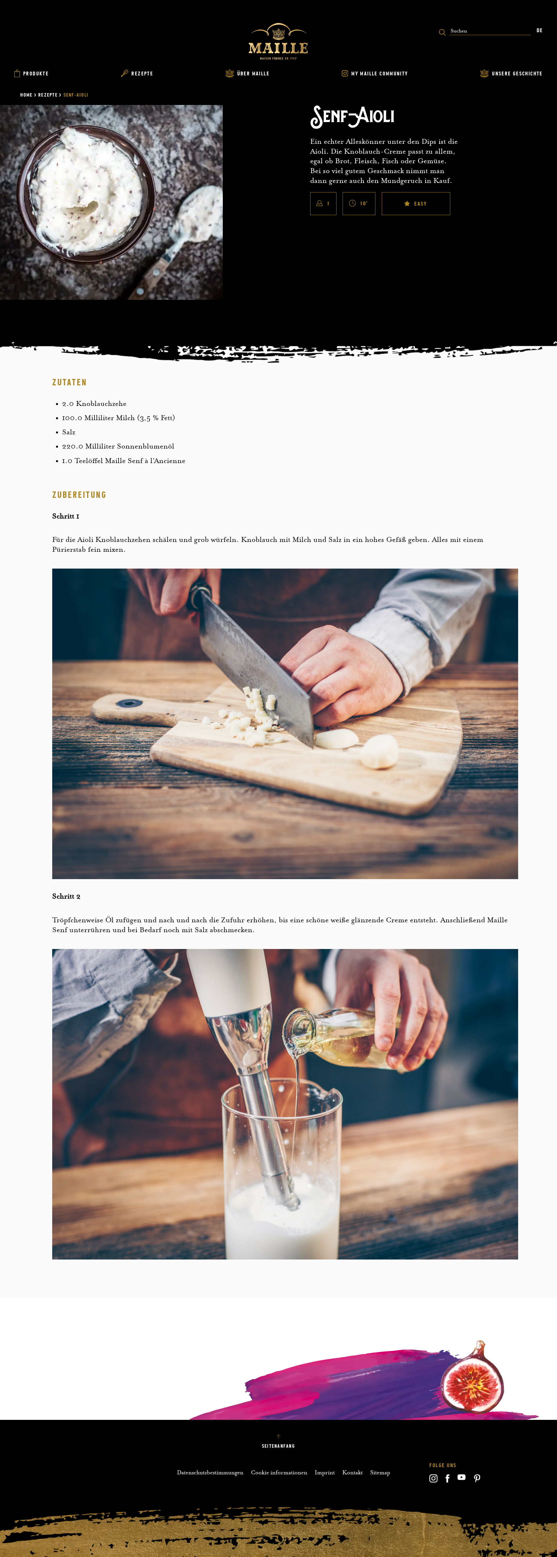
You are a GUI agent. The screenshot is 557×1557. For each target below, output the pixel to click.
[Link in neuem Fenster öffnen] (433, 1481)
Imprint (325, 1472)
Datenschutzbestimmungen (210, 1472)
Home (26, 95)
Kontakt (352, 1472)
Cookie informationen (279, 1472)
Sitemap (380, 1472)
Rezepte (48, 95)
